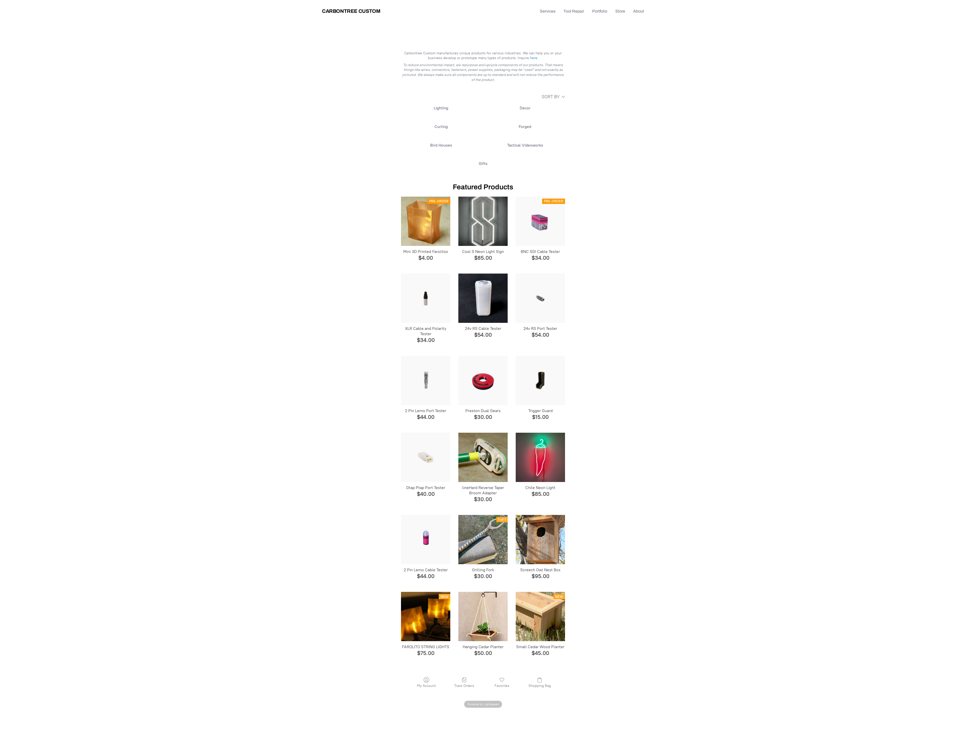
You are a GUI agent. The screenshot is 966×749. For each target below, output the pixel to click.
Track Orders (464, 686)
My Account (426, 686)
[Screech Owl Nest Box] (540, 539)
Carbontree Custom (351, 11)
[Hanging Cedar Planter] (483, 616)
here (533, 58)
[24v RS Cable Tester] (483, 298)
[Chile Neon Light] (540, 457)
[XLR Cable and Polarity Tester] (425, 298)
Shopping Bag (540, 686)
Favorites (502, 686)
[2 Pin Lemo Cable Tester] (425, 539)
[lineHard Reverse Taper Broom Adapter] (483, 457)
